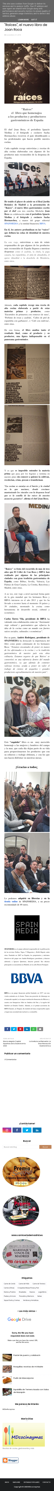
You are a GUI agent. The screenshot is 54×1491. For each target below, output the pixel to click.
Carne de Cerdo (9, 1284)
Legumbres (42, 1292)
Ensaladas (22, 1292)
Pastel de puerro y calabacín (26, 1355)
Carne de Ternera (39, 1284)
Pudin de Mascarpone (23, 1378)
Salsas (39, 1296)
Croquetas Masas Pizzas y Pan (28, 1288)
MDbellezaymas (9, 1409)
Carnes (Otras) (9, 1288)
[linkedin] (37, 1130)
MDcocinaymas (34, 1487)
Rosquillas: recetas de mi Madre (28, 1366)
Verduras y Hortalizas (30, 1300)
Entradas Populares (31, 1482)
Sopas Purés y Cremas (12, 1300)
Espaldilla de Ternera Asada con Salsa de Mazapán (31, 1391)
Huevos (32, 1292)
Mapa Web (16, 1482)
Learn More (23, 20)
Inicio (7, 1482)
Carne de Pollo (24, 1284)
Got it (34, 20)
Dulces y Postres (10, 1292)
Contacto (46, 1482)
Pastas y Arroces (10, 1296)
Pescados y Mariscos (26, 1296)
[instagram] (7, 1130)
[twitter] (27, 1130)
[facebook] (17, 1130)
